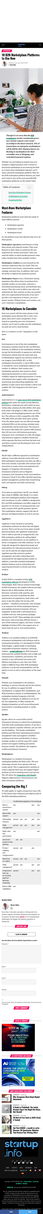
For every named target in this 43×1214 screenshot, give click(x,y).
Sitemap (25, 1183)
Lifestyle (14, 1168)
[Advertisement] (21, 21)
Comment (5, 944)
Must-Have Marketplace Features (19, 192)
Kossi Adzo (13, 65)
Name (4, 966)
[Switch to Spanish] (23, 1173)
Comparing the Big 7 (15, 200)
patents (22, 917)
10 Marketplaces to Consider (18, 196)
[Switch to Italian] (31, 1170)
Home (7, 1168)
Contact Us (23, 1170)
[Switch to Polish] (40, 1170)
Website (4, 989)
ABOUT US (10, 1187)
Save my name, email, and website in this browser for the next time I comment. (21, 1003)
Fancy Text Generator (10, 1170)
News (21, 1168)
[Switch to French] (35, 1170)
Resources (28, 1168)
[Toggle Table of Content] (28, 187)
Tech (35, 1168)
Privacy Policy (28, 1181)
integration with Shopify (26, 775)
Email (4, 978)
